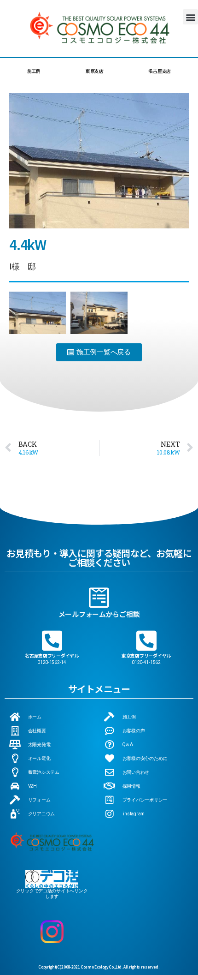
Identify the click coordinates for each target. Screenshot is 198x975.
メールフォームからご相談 (99, 614)
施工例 (34, 70)
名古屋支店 (159, 70)
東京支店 (95, 70)
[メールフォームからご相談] (99, 597)
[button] (190, 16)
